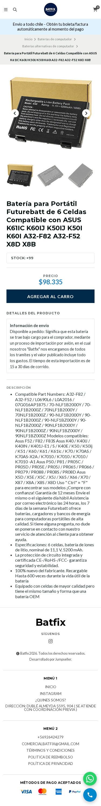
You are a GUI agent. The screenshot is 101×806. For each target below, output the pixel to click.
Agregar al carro (50, 296)
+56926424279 (50, 737)
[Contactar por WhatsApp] (90, 778)
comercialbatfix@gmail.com (50, 744)
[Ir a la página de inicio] (50, 9)
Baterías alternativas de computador (48, 46)
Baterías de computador (55, 39)
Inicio (28, 39)
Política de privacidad (50, 764)
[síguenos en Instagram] (51, 641)
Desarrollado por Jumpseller (50, 659)
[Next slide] (86, 113)
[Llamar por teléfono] (90, 795)
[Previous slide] (15, 113)
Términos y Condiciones (50, 750)
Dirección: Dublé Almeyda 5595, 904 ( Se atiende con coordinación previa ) (50, 708)
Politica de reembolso (50, 757)
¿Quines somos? (50, 700)
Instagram (50, 694)
